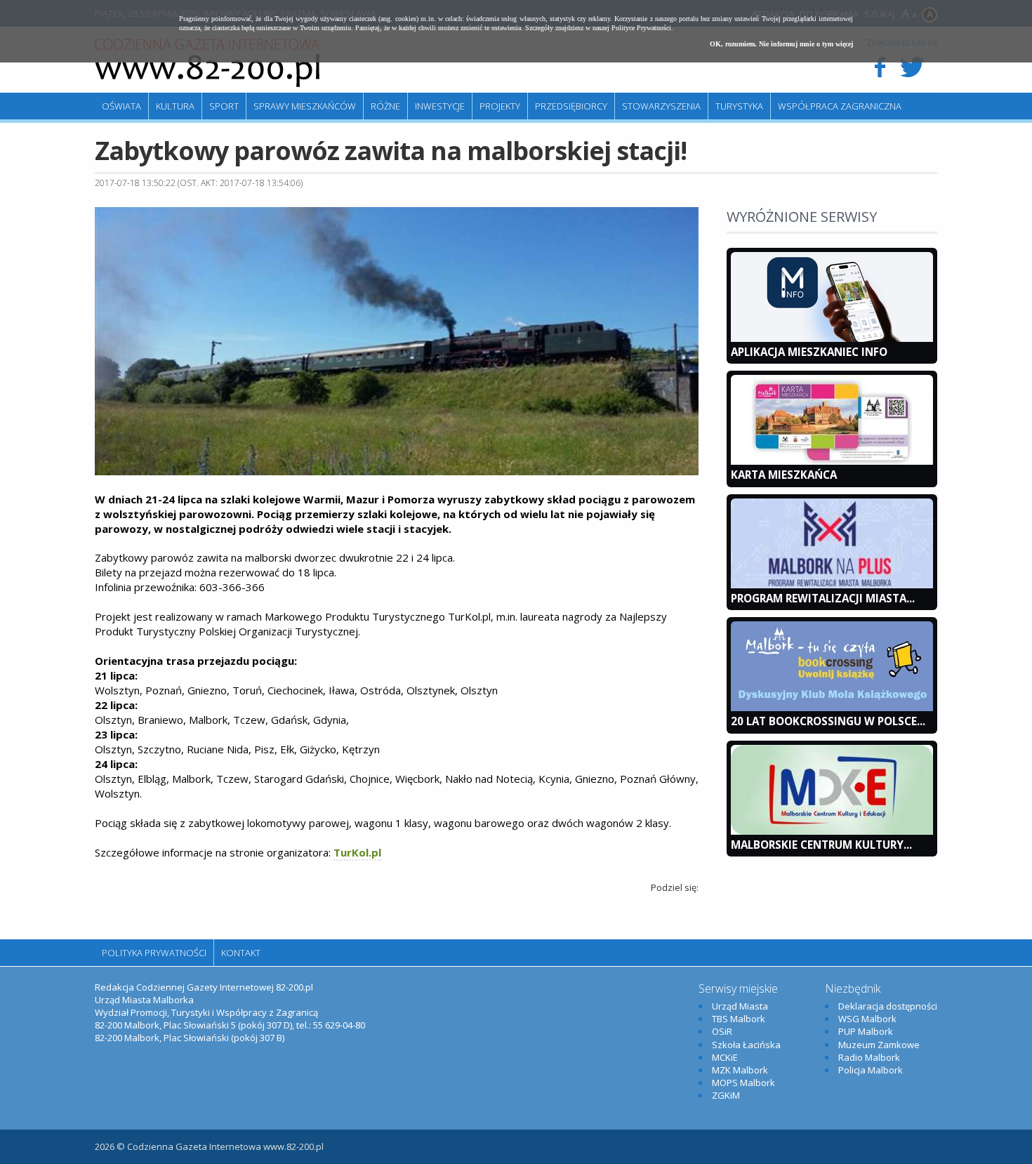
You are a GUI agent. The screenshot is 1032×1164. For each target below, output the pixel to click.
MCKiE (725, 1057)
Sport (224, 106)
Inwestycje (440, 106)
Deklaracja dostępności (887, 1006)
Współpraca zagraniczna (839, 106)
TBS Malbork (738, 1018)
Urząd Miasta (740, 1006)
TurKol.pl (357, 852)
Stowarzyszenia (661, 106)
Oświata (121, 106)
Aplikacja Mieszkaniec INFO (809, 352)
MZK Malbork (740, 1070)
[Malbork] (207, 63)
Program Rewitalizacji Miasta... (823, 598)
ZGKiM (726, 1095)
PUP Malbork (865, 1031)
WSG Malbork (867, 1018)
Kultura (175, 106)
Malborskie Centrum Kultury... (821, 845)
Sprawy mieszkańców (304, 106)
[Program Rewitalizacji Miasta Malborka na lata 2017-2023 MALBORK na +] (832, 584)
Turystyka (739, 106)
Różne (385, 106)
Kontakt (240, 952)
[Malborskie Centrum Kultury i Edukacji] (832, 831)
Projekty (499, 106)
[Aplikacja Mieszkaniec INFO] (832, 338)
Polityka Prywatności (154, 952)
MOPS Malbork (743, 1082)
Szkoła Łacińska (746, 1044)
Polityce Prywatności (641, 28)
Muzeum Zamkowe (879, 1044)
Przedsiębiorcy (571, 106)
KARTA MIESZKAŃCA (784, 475)
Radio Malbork (869, 1057)
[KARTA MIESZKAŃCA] (832, 461)
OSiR (722, 1031)
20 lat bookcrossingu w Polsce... (828, 721)
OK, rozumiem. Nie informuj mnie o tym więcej (781, 44)
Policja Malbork (870, 1070)
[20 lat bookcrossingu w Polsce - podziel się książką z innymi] (832, 707)
